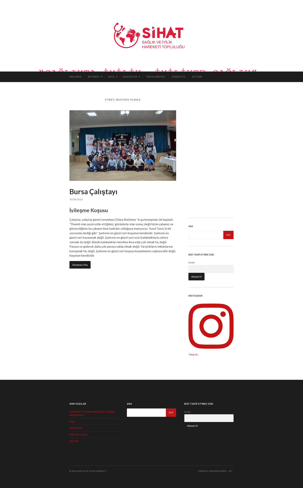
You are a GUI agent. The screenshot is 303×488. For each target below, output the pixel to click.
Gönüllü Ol (179, 76)
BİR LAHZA (75, 427)
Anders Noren (217, 471)
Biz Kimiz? (94, 76)
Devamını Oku (80, 264)
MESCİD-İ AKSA (78, 434)
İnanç (72, 421)
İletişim (197, 76)
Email (191, 262)
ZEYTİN (73, 441)
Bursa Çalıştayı (93, 191)
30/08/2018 (76, 199)
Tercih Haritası (155, 76)
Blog (111, 76)
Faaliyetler (130, 76)
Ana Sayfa (75, 76)
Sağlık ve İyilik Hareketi (91, 471)
